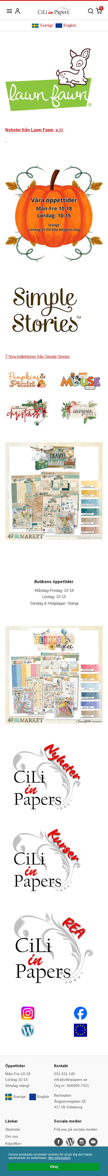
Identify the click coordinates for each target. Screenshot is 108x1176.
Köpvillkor (13, 1143)
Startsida (12, 1129)
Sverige (46, 25)
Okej (54, 1167)
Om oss (11, 1136)
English (69, 25)
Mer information (59, 1158)
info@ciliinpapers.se (70, 1079)
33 (34, 130)
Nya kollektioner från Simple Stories (37, 356)
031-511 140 (64, 1074)
